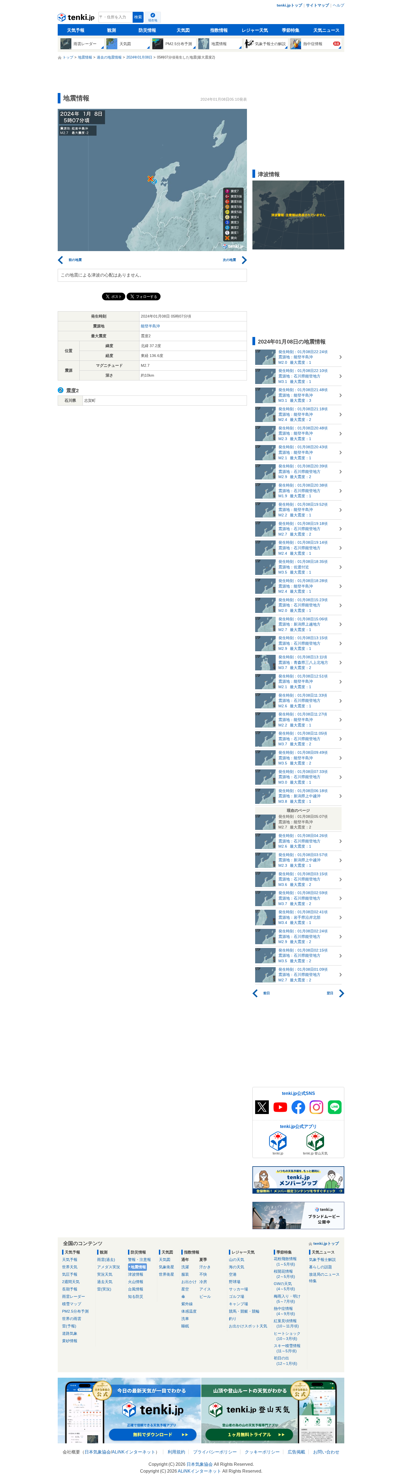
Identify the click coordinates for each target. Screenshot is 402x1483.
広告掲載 (296, 1452)
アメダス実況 (108, 1267)
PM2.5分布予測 (75, 1311)
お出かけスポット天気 (248, 1326)
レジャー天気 (255, 30)
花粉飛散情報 (285, 1261)
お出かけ (189, 1282)
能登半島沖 (150, 326)
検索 (138, 17)
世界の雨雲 (71, 1318)
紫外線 (187, 1304)
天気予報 (76, 30)
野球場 (234, 1282)
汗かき (205, 1267)
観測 (111, 30)
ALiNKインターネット (133, 1452)
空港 (233, 1274)
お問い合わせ (326, 1452)
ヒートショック (287, 1336)
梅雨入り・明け (287, 1299)
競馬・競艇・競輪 (244, 1311)
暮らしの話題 (320, 1267)
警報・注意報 (139, 1259)
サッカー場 (238, 1289)
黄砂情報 (69, 1341)
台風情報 (135, 1289)
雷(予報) (69, 1326)
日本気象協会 (98, 1452)
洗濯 (185, 1267)
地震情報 (138, 1267)
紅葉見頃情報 (286, 1323)
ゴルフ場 (236, 1296)
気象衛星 (166, 1267)
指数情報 (219, 30)
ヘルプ (338, 5)
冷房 (203, 1282)
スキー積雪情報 (287, 1348)
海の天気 (236, 1267)
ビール (205, 1296)
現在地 (152, 20)
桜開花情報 (284, 1274)
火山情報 (135, 1282)
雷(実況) (104, 1289)
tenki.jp (77, 18)
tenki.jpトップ (289, 5)
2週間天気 (71, 1282)
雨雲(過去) (106, 1259)
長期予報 (69, 1289)
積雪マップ (71, 1304)
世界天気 (69, 1267)
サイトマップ (317, 5)
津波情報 (135, 1274)
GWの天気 (284, 1286)
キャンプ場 (238, 1304)
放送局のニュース (324, 1274)
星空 (185, 1289)
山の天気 (236, 1259)
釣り (233, 1318)
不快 (203, 1274)
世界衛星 (166, 1274)
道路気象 (69, 1333)
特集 (313, 1281)
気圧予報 (69, 1274)
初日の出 (285, 1360)
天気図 (183, 30)
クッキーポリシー (262, 1452)
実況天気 (104, 1274)
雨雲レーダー (73, 1296)
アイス (205, 1289)
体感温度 (189, 1311)
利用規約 (176, 1452)
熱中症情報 (284, 1311)
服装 (185, 1274)
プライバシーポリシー (215, 1452)
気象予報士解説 (322, 1259)
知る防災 (135, 1296)
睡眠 (185, 1326)
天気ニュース (326, 30)
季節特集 (290, 30)
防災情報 (147, 30)
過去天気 (104, 1282)
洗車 (185, 1318)
